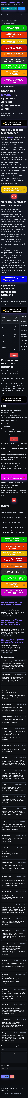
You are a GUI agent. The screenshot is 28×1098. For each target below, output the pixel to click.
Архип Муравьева (10, 23)
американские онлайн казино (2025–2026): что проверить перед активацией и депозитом (12, 604)
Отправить (5, 1076)
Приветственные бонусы (14, 15)
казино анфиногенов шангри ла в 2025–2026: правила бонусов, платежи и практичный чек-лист (13, 640)
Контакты (20, 1096)
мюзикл (6, 94)
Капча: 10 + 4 (5, 1065)
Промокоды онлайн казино (12, 2)
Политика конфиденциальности (11, 1093)
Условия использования (8, 1096)
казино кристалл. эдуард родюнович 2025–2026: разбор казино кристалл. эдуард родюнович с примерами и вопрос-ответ (12, 622)
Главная (3, 15)
